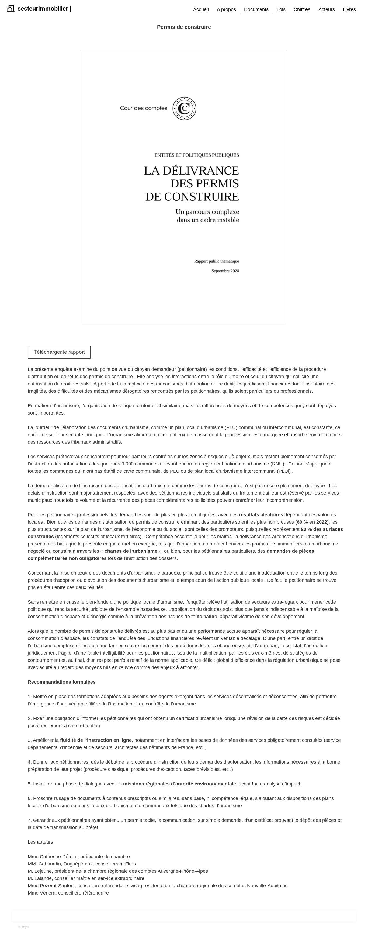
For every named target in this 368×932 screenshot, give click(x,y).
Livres (349, 9)
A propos (226, 9)
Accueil (201, 9)
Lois (281, 9)
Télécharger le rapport (59, 352)
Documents (256, 9)
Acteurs (326, 9)
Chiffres (302, 9)
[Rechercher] (362, 10)
